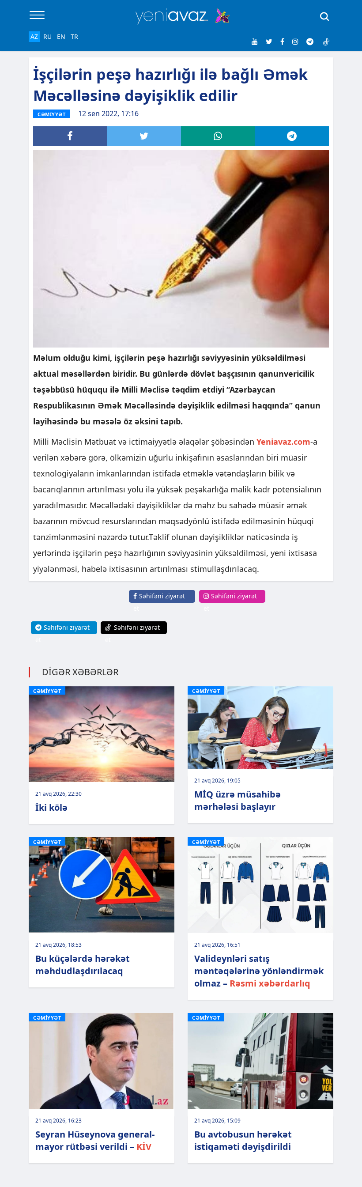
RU (47, 36)
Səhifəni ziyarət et (159, 602)
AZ (34, 36)
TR (74, 36)
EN (61, 36)
